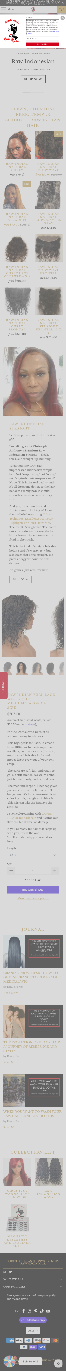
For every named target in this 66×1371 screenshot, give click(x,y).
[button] (63, 18)
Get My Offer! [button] (42, 44)
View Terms (55, 31)
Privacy (29, 33)
